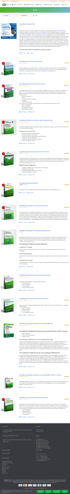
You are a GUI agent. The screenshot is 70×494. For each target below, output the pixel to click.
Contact (4, 470)
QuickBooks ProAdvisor (41, 33)
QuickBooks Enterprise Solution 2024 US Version (34, 152)
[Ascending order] (17, 15)
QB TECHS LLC (35, 488)
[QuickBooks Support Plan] (9, 31)
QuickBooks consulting (29, 37)
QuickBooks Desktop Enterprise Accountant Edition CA (36, 323)
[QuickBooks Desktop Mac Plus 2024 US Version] (9, 305)
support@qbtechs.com (14, 1)
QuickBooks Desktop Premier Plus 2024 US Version (35, 275)
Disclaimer (4, 464)
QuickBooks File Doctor (7, 462)
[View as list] (36, 15)
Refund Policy (5, 468)
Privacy (3, 465)
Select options (23, 73)
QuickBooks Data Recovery (42, 443)
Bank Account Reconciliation (42, 442)
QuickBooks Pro (62, 30)
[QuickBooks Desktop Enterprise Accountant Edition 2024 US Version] (9, 382)
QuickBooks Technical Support (43, 448)
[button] (65, 4)
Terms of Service (6, 467)
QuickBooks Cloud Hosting (42, 445)
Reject (65, 491)
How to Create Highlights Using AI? (11, 435)
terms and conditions (52, 482)
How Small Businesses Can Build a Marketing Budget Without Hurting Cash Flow (17, 430)
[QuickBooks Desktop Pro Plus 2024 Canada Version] (9, 237)
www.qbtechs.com (43, 460)
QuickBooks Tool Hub (7, 461)
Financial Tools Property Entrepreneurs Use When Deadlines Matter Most (17, 440)
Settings (40, 491)
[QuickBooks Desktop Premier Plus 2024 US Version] (9, 282)
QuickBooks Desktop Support (43, 446)
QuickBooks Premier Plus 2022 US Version (32, 84)
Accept (48, 491)
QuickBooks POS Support (42, 440)
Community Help (6, 453)
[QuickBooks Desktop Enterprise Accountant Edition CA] (9, 330)
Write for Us (5, 472)
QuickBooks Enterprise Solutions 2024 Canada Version (36, 120)
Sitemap (4, 471)
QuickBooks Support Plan (27, 24)
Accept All (57, 491)
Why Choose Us (39, 430)
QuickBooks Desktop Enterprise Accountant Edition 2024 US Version (40, 375)
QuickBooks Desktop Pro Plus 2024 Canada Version (35, 231)
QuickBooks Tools (40, 439)
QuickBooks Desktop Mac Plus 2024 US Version (33, 298)
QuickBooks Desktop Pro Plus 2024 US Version (33, 206)
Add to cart (23, 53)
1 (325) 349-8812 (44, 457)
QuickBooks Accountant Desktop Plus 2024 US (33, 397)
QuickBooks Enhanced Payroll (28, 183)
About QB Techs (40, 431)
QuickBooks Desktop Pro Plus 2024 (47, 69)
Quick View (30, 53)
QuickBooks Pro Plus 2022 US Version (30, 61)
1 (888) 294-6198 (43, 456)
